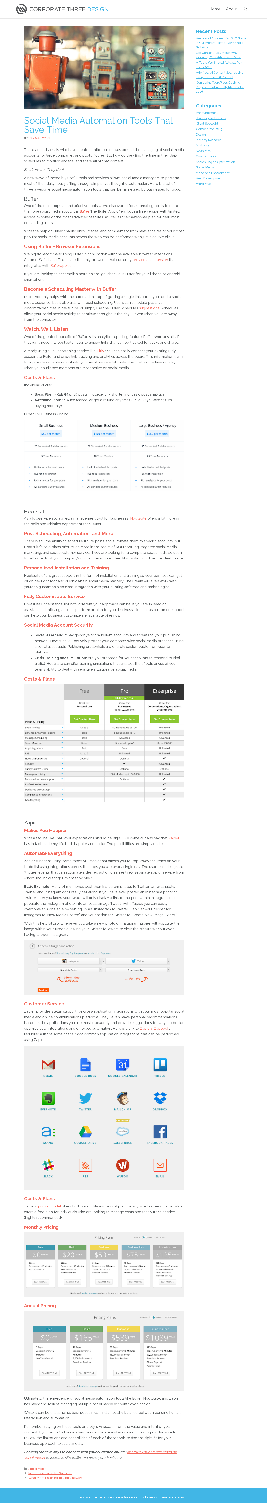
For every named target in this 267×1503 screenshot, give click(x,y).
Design (201, 134)
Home (214, 9)
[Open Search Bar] (245, 9)
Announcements (207, 113)
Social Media (37, 1468)
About (231, 9)
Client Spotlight (207, 123)
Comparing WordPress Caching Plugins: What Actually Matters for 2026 (220, 87)
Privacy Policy (135, 1497)
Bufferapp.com (62, 265)
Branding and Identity (211, 118)
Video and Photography (213, 173)
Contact (181, 1497)
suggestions (149, 308)
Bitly (100, 351)
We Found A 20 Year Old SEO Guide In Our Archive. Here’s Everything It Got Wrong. (221, 43)
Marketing (203, 145)
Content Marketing (209, 129)
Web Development (209, 178)
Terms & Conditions (160, 1497)
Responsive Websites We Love (50, 1473)
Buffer (84, 211)
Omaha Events (206, 156)
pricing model (49, 1206)
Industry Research (208, 140)
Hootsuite (138, 518)
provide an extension (150, 260)
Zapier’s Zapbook (154, 1028)
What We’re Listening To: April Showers (55, 1478)
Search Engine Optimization (215, 162)
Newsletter (203, 151)
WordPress (203, 184)
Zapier (173, 838)
